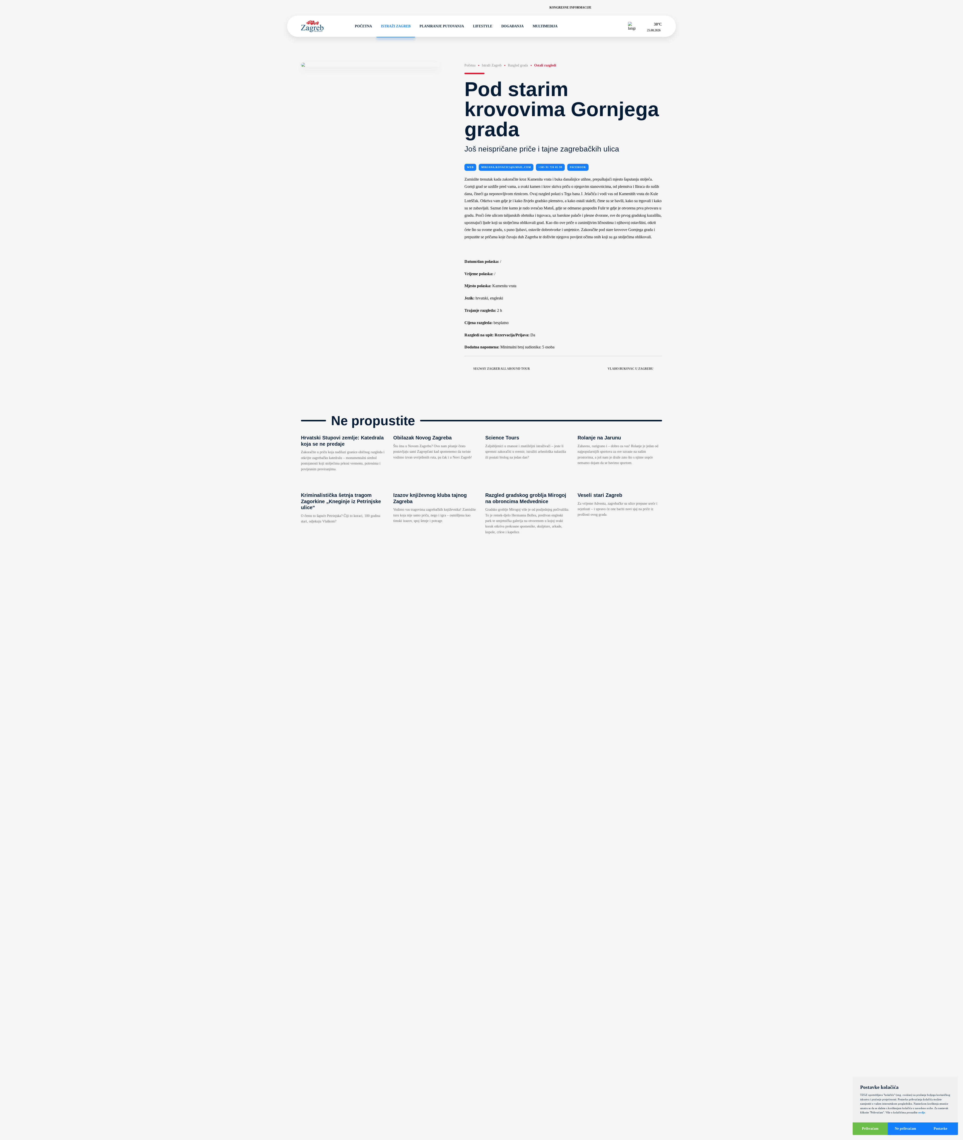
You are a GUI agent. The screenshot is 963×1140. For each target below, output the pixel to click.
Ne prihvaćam (905, 1128)
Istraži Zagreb (396, 26)
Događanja (512, 26)
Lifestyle (482, 26)
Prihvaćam (870, 1128)
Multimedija (545, 26)
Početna (363, 26)
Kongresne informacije (570, 7)
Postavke (940, 1128)
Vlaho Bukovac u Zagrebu (630, 368)
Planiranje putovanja (442, 26)
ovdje (921, 1112)
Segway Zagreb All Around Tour (501, 368)
